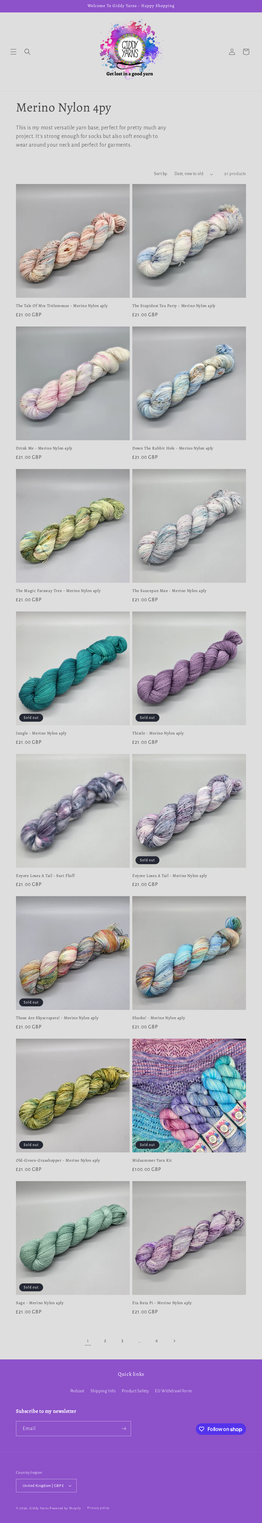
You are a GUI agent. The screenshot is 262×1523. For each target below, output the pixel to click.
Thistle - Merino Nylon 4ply (158, 733)
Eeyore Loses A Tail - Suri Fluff (45, 875)
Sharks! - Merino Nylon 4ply (158, 1017)
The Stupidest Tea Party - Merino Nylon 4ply (174, 305)
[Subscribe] (124, 1428)
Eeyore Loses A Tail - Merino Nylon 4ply (169, 875)
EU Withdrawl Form (173, 1391)
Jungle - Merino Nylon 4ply (41, 733)
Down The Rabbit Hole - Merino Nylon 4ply (172, 448)
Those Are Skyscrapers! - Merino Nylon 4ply (57, 1017)
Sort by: (161, 174)
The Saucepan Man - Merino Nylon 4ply (169, 590)
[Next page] (174, 1341)
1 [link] (88, 1340)
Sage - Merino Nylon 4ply (40, 1302)
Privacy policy (98, 1508)
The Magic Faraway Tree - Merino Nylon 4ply (58, 590)
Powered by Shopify (65, 1508)
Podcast (77, 1391)
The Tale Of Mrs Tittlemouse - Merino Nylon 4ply (62, 305)
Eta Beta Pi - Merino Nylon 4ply (162, 1302)
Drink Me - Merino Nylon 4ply (44, 448)
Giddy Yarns (39, 1508)
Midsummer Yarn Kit (152, 1160)
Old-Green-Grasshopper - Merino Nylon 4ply (58, 1160)
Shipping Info (103, 1391)
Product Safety (135, 1391)
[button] (13, 52)
